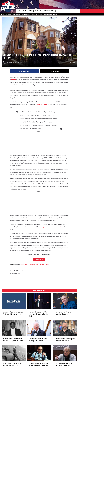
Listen (30, 11)
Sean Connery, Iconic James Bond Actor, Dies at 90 (12, 364)
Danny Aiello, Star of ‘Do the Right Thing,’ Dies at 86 (64, 364)
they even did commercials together (51, 227)
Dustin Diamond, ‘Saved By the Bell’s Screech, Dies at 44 (65, 340)
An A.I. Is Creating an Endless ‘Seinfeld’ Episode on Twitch (13, 313)
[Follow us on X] (74, 11)
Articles (18, 273)
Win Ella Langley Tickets (50, 14)
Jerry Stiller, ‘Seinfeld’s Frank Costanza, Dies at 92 (36, 264)
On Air (24, 11)
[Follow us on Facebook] (66, 11)
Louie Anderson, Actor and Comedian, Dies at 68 (63, 313)
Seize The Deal (26, 14)
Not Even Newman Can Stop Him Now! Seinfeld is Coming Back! (38, 314)
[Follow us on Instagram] (70, 11)
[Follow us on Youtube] (78, 11)
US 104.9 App (38, 11)
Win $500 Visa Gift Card (14, 14)
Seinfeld (13, 79)
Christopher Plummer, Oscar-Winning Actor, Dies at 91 (38, 340)
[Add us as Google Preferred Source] (62, 11)
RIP (17, 271)
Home (18, 11)
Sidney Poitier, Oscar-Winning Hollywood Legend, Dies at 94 (13, 340)
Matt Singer (9, 62)
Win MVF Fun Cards (37, 14)
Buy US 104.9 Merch (49, 11)
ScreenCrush (39, 259)
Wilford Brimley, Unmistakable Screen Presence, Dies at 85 (38, 364)
